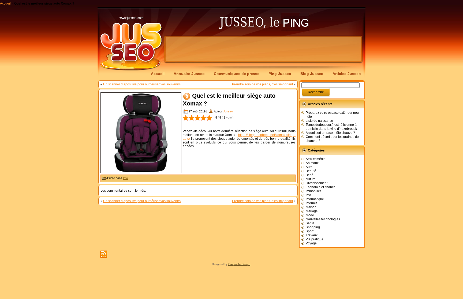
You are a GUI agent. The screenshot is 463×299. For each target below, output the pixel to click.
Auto (309, 167)
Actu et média (316, 159)
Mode (310, 215)
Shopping (313, 227)
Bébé (309, 175)
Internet (311, 203)
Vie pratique (314, 239)
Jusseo (228, 111)
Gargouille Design (239, 264)
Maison (311, 207)
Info (125, 178)
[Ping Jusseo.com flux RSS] (103, 254)
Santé (310, 223)
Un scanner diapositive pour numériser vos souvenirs (142, 84)
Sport (309, 231)
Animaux (312, 163)
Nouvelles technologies (323, 219)
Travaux (312, 235)
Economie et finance (320, 187)
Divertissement (316, 183)
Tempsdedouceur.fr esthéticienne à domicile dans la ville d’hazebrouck (331, 127)
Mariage (312, 211)
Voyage (311, 243)
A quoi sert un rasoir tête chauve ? (330, 133)
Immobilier (313, 191)
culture (311, 179)
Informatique (315, 199)
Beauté (311, 171)
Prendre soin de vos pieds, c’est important (262, 84)
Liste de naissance (319, 121)
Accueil (5, 3)
